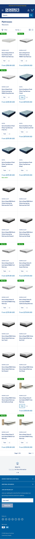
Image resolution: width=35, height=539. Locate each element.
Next (30, 453)
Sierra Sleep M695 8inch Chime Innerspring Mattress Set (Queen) (8, 234)
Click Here (9, 469)
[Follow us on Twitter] (6, 519)
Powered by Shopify (6, 535)
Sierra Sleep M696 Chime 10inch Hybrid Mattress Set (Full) (26, 338)
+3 (26, 60)
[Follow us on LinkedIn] (22, 519)
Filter (5, 30)
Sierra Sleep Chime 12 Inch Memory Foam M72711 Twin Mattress (8, 54)
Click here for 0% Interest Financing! (17, 5)
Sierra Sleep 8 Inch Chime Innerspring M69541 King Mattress (8, 91)
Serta (20, 87)
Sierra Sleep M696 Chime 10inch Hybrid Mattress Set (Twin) (9, 338)
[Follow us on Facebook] (3, 519)
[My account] (28, 10)
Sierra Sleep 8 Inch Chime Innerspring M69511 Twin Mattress (25, 54)
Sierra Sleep (5, 50)
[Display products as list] (32, 30)
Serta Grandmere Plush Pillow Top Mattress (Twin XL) (8, 128)
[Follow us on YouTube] (16, 519)
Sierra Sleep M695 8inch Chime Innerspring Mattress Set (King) (26, 234)
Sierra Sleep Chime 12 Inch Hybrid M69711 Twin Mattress (25, 400)
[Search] (31, 15)
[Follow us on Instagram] (9, 519)
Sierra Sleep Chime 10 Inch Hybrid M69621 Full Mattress (8, 265)
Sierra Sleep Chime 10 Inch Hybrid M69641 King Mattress (8, 301)
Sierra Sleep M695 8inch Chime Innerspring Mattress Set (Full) (26, 203)
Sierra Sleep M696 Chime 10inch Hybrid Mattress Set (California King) (9, 400)
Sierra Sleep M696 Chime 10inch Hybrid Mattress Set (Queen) (9, 369)
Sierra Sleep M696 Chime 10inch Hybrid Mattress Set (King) (26, 369)
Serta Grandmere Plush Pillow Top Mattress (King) (25, 164)
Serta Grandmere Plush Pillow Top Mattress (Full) (26, 126)
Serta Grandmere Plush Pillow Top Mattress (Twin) (25, 91)
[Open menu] (2, 10)
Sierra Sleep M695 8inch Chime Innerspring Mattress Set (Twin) (8, 203)
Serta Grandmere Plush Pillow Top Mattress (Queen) (8, 164)
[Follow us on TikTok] (19, 519)
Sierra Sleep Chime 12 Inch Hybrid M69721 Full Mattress (8, 436)
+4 (8, 60)
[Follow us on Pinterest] (12, 519)
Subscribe (7, 505)
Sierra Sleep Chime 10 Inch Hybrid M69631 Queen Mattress (25, 265)
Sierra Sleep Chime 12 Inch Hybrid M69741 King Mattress (25, 436)
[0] (32, 10)
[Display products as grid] (29, 30)
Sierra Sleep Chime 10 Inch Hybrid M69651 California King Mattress (26, 301)
